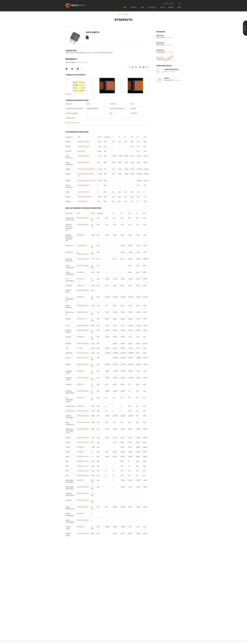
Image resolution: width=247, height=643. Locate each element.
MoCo (167, 78)
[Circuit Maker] (75, 5)
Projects (134, 7)
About (179, 7)
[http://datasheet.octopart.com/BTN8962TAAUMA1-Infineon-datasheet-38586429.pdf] (87, 37)
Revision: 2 (160, 50)
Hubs (142, 7)
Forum (162, 7)
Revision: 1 (160, 57)
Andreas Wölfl (169, 80)
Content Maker (71, 62)
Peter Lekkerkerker (162, 37)
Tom (166, 71)
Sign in (179, 3)
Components (152, 7)
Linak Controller (171, 69)
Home (125, 7)
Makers (171, 7)
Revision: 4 (160, 35)
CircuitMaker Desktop (168, 3)
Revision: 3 (160, 43)
